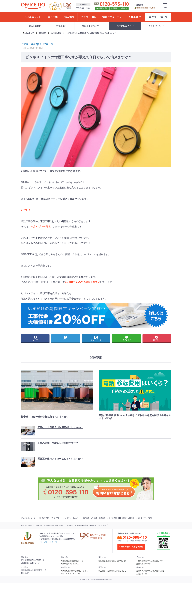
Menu (165, 8)
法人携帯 (45, 518)
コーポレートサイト (49, 542)
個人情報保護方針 (81, 525)
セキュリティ (66, 518)
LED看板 (131, 518)
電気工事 (102, 518)
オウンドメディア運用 (144, 518)
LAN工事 (94, 518)
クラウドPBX (55, 518)
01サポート (77, 518)
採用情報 (93, 525)
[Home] (33, 6)
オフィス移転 (112, 518)
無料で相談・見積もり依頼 (132, 547)
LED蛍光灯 (122, 518)
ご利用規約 (69, 525)
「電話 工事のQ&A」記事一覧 (37, 44)
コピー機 (37, 518)
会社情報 (139, 5)
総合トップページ (27, 525)
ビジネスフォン (27, 518)
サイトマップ (103, 525)
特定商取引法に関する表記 (54, 525)
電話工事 (86, 518)
